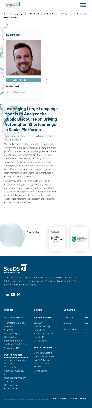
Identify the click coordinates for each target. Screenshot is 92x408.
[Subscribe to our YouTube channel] (13, 293)
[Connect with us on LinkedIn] (7, 293)
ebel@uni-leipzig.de (18, 92)
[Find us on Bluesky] (18, 293)
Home (6, 14)
